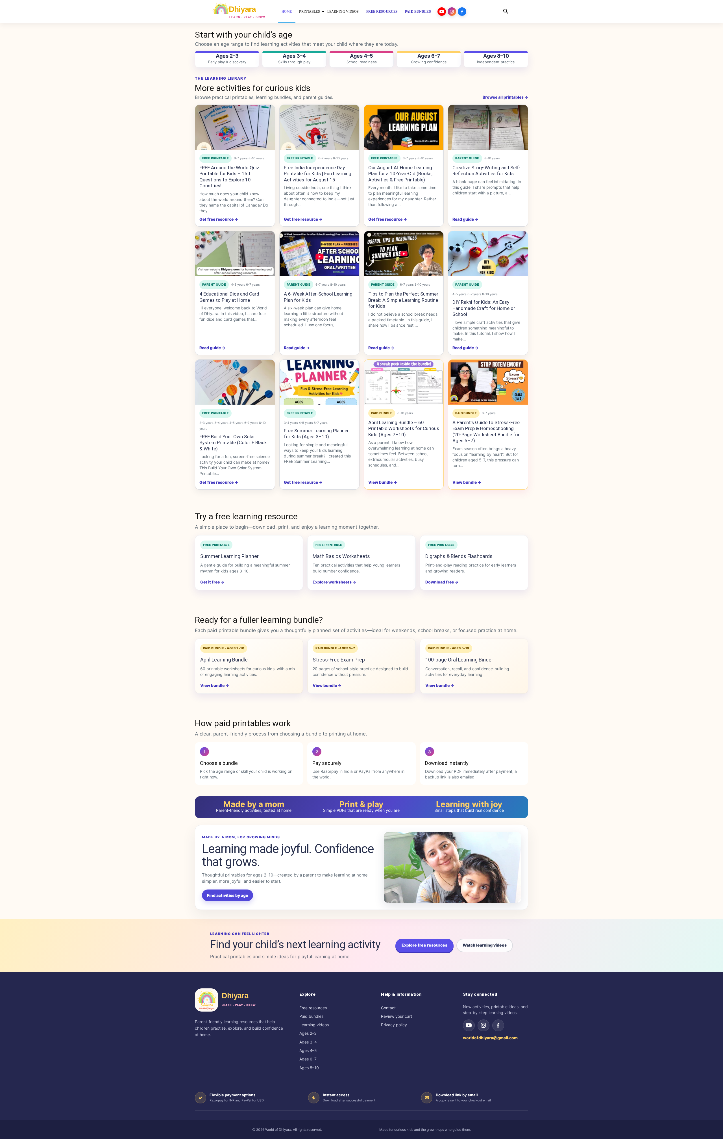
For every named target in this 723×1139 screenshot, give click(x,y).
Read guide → (465, 219)
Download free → (441, 582)
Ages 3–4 (308, 1042)
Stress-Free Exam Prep (339, 660)
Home (287, 12)
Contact (388, 1007)
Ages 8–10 (309, 1067)
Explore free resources (424, 945)
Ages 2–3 (308, 1033)
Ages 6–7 (308, 1058)
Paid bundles (418, 12)
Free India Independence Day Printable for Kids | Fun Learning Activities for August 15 (317, 174)
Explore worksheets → (334, 582)
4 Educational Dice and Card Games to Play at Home (229, 297)
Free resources (382, 12)
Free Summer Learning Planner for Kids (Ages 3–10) (316, 434)
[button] (505, 12)
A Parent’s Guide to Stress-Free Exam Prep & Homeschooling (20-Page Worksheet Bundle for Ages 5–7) (486, 432)
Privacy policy (394, 1024)
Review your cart (396, 1016)
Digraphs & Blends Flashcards (459, 556)
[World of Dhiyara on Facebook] (498, 1025)
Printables (309, 12)
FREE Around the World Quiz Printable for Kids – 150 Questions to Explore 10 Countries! (229, 177)
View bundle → (214, 685)
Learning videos (314, 1024)
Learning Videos (343, 12)
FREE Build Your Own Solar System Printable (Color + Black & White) (233, 443)
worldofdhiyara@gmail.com (490, 1037)
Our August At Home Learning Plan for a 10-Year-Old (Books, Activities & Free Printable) (400, 174)
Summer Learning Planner (229, 556)
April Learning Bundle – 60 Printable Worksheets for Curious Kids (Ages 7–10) (403, 428)
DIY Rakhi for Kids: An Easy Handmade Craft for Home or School (483, 308)
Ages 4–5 (308, 1050)
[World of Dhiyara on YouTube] (469, 1025)
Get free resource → (218, 219)
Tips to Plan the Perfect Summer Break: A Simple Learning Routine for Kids (403, 300)
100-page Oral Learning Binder (459, 660)
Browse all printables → (505, 97)
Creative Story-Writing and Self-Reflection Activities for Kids (486, 171)
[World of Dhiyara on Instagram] (483, 1025)
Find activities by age (227, 895)
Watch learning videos (485, 945)
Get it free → (212, 582)
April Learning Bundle (224, 660)
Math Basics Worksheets (341, 556)
